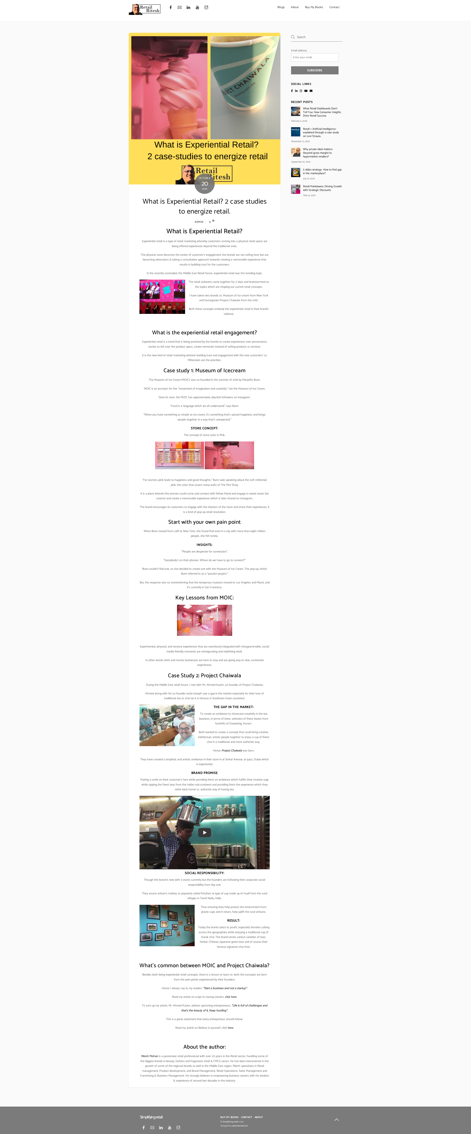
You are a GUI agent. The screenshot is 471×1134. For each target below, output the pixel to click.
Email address (299, 50)
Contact (335, 7)
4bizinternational (240, 1126)
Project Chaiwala (247, 965)
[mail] (179, 7)
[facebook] (170, 7)
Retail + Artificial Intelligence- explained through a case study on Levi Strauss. (321, 132)
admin (199, 222)
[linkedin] (188, 7)
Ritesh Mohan (149, 1056)
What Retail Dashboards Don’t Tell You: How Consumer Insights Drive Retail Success (322, 112)
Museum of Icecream (220, 370)
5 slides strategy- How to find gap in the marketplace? (322, 171)
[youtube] (197, 7)
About (295, 7)
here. (231, 1027)
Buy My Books (314, 7)
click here (231, 996)
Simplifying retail (230, 1122)
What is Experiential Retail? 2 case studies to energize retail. (205, 206)
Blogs (281, 7)
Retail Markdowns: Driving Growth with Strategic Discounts (322, 188)
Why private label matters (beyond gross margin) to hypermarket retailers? (317, 152)
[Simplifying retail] (145, 13)
